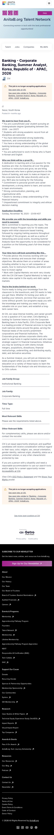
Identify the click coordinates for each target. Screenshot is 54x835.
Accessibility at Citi (11, 471)
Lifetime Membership (10, 639)
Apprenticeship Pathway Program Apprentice (20, 644)
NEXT (4, 648)
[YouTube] (27, 827)
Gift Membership (8, 702)
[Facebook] (10, 13)
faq (45, 13)
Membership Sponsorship (12, 688)
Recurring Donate (9, 679)
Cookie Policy (7, 804)
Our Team (6, 586)
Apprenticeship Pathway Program (15, 621)
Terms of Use (7, 801)
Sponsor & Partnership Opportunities (17, 683)
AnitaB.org (34, 820)
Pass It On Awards (9, 744)
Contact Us (6, 782)
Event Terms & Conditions (12, 807)
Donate (5, 674)
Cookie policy (33, 539)
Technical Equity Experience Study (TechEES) (19, 718)
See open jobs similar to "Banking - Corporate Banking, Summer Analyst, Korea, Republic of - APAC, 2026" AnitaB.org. (28, 95)
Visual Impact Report (10, 727)
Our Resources (8, 761)
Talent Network (8, 630)
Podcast (5, 770)
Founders (6, 625)
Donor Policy (7, 813)
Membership (7, 635)
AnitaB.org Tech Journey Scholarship (16, 749)
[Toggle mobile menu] (49, 3)
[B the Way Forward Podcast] (36, 827)
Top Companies (8, 732)
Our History (6, 581)
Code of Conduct (8, 810)
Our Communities (9, 692)
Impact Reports (8, 723)
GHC (4, 662)
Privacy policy (21, 539)
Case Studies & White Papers (13, 714)
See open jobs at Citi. (17, 90)
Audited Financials (9, 600)
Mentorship (6, 616)
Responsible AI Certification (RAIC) (15, 653)
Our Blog (5, 765)
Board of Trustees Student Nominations (17, 595)
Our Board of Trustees (11, 590)
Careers (5, 604)
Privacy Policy (7, 798)
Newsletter (6, 787)
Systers (5, 697)
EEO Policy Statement (22, 476)
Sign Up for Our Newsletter (25, 563)
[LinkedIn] (16, 13)
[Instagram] (5, 13)
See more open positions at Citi (27, 516)
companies (28, 47)
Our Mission (7, 577)
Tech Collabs (7, 657)
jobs (17, 47)
